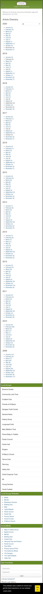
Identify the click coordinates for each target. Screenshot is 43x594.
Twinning (5, 464)
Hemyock (21, 3)
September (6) (10, 311)
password (11, 579)
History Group (7, 419)
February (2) (10, 178)
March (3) (9, 61)
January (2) (9, 117)
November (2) (10, 77)
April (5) (8, 33)
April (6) (8, 123)
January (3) (9, 87)
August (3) (9, 160)
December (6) (10, 347)
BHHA (6, 497)
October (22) (10, 372)
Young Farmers (7, 484)
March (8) (9, 180)
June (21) (9, 335)
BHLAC (6, 500)
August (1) (9, 41)
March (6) (9, 269)
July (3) (8, 188)
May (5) (8, 35)
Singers (5, 449)
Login (21, 576)
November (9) (10, 374)
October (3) (9, 45)
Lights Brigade (8, 509)
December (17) (10, 376)
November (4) (10, 196)
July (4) (8, 337)
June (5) (8, 275)
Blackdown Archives (10, 502)
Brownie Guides (8, 389)
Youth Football (7, 489)
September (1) (10, 43)
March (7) (9, 240)
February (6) (10, 208)
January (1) (9, 27)
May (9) (8, 362)
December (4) (10, 198)
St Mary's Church (8, 454)
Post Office (7, 546)
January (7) (9, 235)
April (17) (8, 331)
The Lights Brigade (10, 556)
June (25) (9, 364)
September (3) (10, 192)
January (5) (9, 295)
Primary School (9, 516)
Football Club (7, 399)
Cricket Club (8, 539)
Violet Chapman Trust (10, 474)
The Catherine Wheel (11, 551)
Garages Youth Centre (10, 409)
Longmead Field (8, 424)
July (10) (8, 366)
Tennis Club (6, 459)
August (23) (9, 368)
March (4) (9, 31)
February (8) (10, 237)
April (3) (8, 93)
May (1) (8, 333)
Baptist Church (9, 532)
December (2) (10, 258)
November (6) (10, 256)
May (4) (8, 125)
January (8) (9, 325)
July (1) (8, 39)
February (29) (10, 327)
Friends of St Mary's (9, 404)
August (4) (9, 101)
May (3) (8, 184)
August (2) (9, 131)
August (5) (9, 220)
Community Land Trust (10, 394)
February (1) (10, 89)
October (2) (9, 105)
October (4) (9, 164)
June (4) (8, 37)
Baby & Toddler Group (11, 530)
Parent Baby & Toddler (10, 434)
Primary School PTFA (11, 549)
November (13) (10, 285)
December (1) (10, 50)
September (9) (10, 222)
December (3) (10, 109)
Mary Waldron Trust (9, 429)
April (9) (8, 212)
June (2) (8, 156)
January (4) (9, 57)
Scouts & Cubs (9, 519)
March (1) (9, 91)
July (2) (8, 158)
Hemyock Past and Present (13, 541)
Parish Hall (6, 444)
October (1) (9, 75)
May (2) (8, 65)
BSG (5, 507)
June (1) (8, 67)
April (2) (8, 63)
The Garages (8, 553)
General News (7, 414)
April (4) (8, 152)
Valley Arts (6, 469)
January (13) (10, 354)
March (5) (9, 210)
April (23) (8, 360)
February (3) (10, 29)
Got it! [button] (37, 588)
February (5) (10, 356)
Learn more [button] (7, 591)
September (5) (10, 281)
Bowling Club (8, 505)
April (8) (8, 182)
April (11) (8, 242)
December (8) (10, 287)
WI (3, 479)
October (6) (9, 194)
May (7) (8, 273)
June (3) (8, 246)
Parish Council (7, 439)
